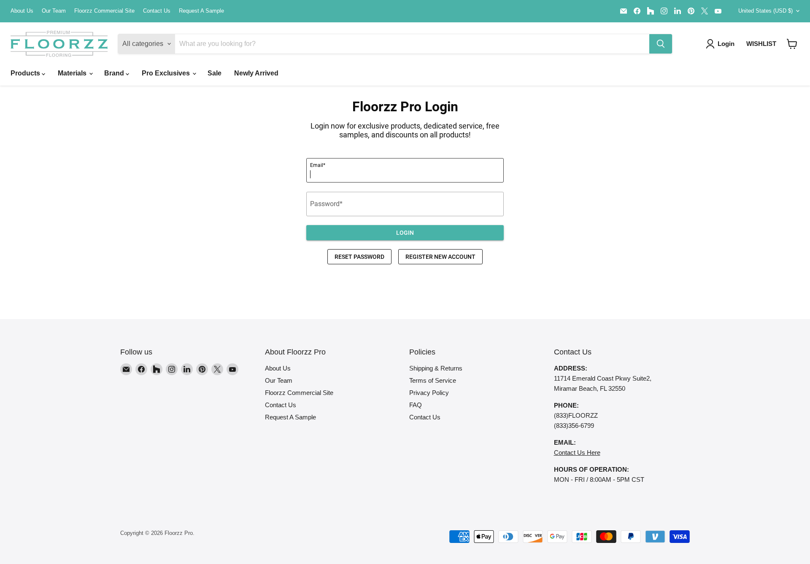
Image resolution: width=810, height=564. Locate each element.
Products (26, 73)
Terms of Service (432, 380)
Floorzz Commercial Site (104, 11)
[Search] (660, 44)
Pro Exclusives (167, 73)
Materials (73, 73)
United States (765, 11)
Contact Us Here (577, 452)
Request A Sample (201, 11)
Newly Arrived (256, 73)
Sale (214, 73)
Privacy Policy (429, 392)
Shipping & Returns (435, 368)
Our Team (54, 11)
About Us (22, 11)
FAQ (415, 404)
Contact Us (156, 11)
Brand (115, 73)
